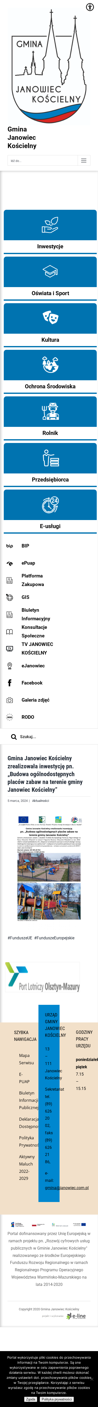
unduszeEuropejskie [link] (56, 938)
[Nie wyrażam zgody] (91, 1379)
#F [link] (36, 938)
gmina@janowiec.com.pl (67, 1187)
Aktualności (40, 801)
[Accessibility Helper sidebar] (90, 7)
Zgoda (30, 1399)
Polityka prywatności (57, 1399)
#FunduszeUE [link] (20, 938)
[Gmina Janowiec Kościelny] (49, 20)
